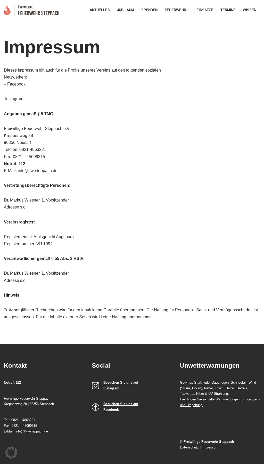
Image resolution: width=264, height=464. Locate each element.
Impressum (210, 447)
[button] (188, 10)
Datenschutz (189, 447)
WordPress (46, 458)
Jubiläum (125, 10)
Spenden (149, 10)
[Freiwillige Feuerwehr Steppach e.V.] (33, 10)
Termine (228, 10)
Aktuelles (100, 10)
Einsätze (204, 10)
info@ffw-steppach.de (31, 431)
